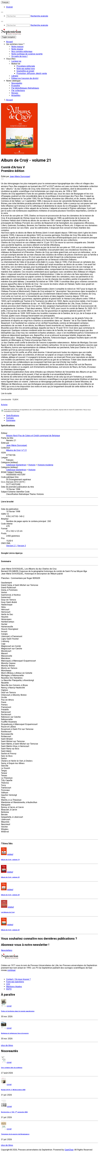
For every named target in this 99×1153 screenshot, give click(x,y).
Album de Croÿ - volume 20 (10, 895)
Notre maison (17, 46)
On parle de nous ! (19, 56)
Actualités (15, 95)
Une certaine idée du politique (11, 1067)
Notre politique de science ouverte (27, 54)
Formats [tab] (10, 418)
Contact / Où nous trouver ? (18, 979)
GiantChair (69, 1150)
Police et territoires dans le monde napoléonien (17, 1011)
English (9, 7)
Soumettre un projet (25, 71)
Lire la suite (6, 393)
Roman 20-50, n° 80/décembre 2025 (13, 1090)
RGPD (9, 989)
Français (5, 2)
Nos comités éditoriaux (21, 51)
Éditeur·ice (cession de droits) (24, 78)
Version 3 (21, 545)
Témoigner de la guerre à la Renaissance (15, 1134)
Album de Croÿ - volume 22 (10, 877)
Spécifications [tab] (12, 415)
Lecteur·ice (16, 61)
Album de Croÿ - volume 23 (10, 930)
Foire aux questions (15, 981)
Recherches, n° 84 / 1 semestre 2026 (14, 1112)
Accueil (9, 41)
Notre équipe (17, 49)
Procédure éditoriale (25, 66)
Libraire (14, 76)
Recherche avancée (39, 16)
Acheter (4, 405)
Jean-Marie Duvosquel (20, 176)
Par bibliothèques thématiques (25, 88)
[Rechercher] (2, 12)
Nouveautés (16, 83)
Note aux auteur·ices (25, 68)
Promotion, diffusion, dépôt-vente (31, 73)
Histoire (31, 465)
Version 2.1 (11, 545)
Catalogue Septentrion (16, 465)
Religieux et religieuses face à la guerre (15, 1033)
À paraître (15, 85)
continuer (11, 970)
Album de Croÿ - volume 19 (10, 859)
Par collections (18, 90)
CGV (8, 984)
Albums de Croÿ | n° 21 (16, 450)
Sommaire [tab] (10, 420)
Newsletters (6, 950)
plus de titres (7, 1045)
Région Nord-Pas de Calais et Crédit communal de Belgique (33, 435)
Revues (14, 93)
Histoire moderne (45, 465)
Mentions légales (14, 986)
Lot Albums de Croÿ (7, 912)
